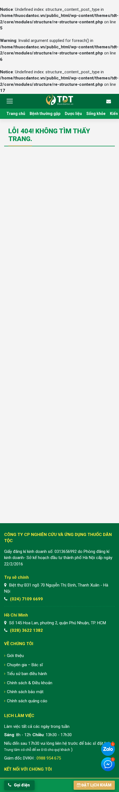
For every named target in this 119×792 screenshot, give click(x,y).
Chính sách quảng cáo (27, 700)
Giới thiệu (15, 655)
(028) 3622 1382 (26, 630)
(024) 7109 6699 (26, 598)
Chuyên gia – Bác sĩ (25, 664)
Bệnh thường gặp (45, 113)
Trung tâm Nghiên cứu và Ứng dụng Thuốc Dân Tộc (59, 99)
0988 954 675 (49, 758)
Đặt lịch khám (96, 785)
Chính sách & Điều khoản (29, 682)
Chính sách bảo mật (25, 691)
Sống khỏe (95, 113)
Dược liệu (73, 113)
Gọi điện (21, 785)
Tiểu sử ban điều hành (27, 673)
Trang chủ (15, 113)
